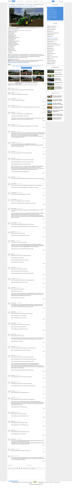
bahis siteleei (23, 293)
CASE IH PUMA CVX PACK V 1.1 (26, 80)
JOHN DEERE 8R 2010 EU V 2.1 (14, 74)
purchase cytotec (21, 203)
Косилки (50, 58)
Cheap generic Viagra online (16, 443)
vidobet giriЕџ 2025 (30, 293)
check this (17, 100)
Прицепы (50, 46)
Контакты (41, 1)
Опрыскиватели (51, 60)
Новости (49, 19)
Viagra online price (30, 440)
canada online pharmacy (25, 401)
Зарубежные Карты (57, 76)
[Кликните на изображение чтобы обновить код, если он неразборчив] (35, 482)
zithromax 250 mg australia (28, 185)
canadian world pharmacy (38, 403)
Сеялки (50, 51)
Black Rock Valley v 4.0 (59, 70)
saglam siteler (16, 304)
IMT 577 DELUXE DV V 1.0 (37, 80)
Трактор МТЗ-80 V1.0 (59, 82)
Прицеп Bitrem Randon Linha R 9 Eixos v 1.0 (58, 79)
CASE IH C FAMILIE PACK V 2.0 (26, 74)
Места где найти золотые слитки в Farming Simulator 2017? (58, 115)
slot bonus (35, 294)
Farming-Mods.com (14, 482)
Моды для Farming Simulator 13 (52, 16)
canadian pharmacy (23, 363)
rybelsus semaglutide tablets (24, 244)
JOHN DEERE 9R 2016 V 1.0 (38, 74)
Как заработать (35, 1)
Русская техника (52, 26)
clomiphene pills (23, 458)
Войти (62, 1)
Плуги (50, 55)
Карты (50, 36)
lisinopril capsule (22, 194)
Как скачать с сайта (20, 1)
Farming (11, 1)
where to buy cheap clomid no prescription (36, 213)
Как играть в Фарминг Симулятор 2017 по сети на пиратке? (58, 104)
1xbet (16, 118)
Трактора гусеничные (53, 39)
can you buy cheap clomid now (33, 209)
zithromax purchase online (23, 224)
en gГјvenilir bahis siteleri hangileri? (26, 304)
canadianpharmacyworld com (35, 401)
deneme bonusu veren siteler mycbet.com (30, 136)
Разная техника (51, 61)
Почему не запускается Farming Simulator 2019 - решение (57, 97)
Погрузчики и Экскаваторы (54, 44)
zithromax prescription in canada (23, 226)
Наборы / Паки (51, 29)
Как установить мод (28, 1)
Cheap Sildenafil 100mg (22, 440)
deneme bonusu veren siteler (31, 132)
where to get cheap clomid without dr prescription (19, 214)
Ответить (44, 101)
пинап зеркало (19, 113)
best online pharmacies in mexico (24, 168)
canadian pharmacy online (21, 366)
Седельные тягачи (52, 43)
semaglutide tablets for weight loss (36, 244)
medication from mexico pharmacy (38, 166)
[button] (9, 468)
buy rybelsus (41, 145)
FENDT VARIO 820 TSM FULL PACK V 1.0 (14, 80)
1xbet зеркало (13, 119)
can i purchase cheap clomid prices (36, 216)
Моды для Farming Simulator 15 (52, 14)
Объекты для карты (52, 56)
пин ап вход (23, 337)
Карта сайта (40, 484)
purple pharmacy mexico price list (18, 169)
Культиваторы (51, 53)
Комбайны (50, 34)
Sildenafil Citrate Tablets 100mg (32, 442)
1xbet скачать (20, 118)
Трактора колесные (17, 83)
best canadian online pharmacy (33, 363)
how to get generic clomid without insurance (35, 215)
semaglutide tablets (26, 246)
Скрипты (50, 31)
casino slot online (23, 306)
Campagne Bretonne (58, 74)
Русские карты (51, 27)
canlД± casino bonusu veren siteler (17, 295)
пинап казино (17, 337)
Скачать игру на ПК (51, 7)
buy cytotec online (25, 187)
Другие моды (51, 63)
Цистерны (50, 48)
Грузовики (50, 41)
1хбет (23, 119)
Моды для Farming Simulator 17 (52, 12)
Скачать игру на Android (51, 9)
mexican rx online (27, 166)
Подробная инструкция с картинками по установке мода (18, 62)
